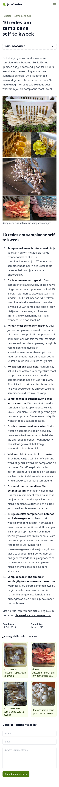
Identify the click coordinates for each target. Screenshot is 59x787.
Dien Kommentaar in (16, 774)
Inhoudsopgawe (15, 46)
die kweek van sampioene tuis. (33, 615)
